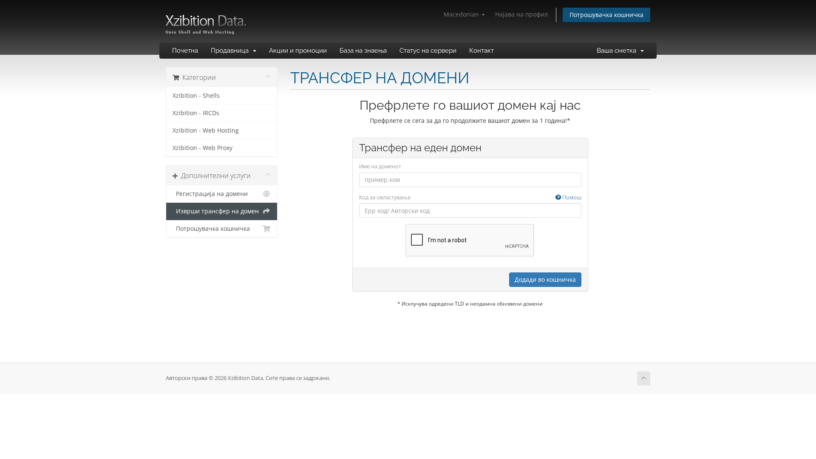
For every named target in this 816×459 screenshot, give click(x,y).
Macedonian (462, 14)
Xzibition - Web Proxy (202, 148)
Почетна (185, 50)
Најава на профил (521, 14)
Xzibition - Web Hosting (206, 130)
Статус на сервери (428, 50)
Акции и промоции (298, 50)
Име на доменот (380, 166)
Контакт (481, 50)
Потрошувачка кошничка (606, 15)
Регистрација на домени (210, 194)
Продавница (231, 50)
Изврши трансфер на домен (216, 211)
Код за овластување (470, 197)
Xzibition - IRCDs (196, 113)
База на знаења (363, 50)
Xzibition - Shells (196, 95)
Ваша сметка (618, 50)
